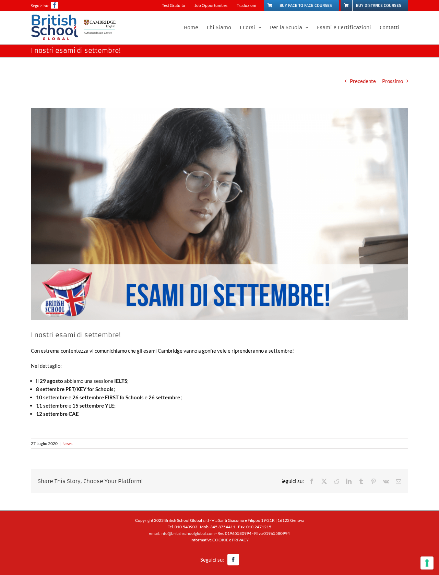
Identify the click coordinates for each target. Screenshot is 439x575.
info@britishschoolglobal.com (188, 533)
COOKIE (220, 539)
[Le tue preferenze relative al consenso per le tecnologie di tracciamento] (427, 563)
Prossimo (392, 81)
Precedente (363, 81)
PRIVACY (240, 539)
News (67, 443)
